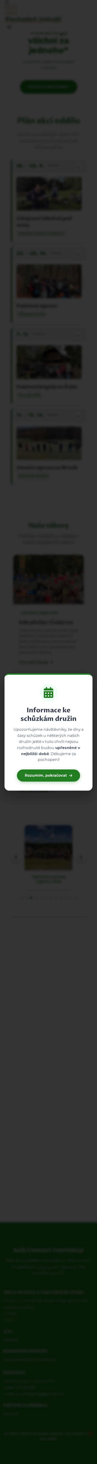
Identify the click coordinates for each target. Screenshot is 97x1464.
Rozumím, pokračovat (46, 775)
